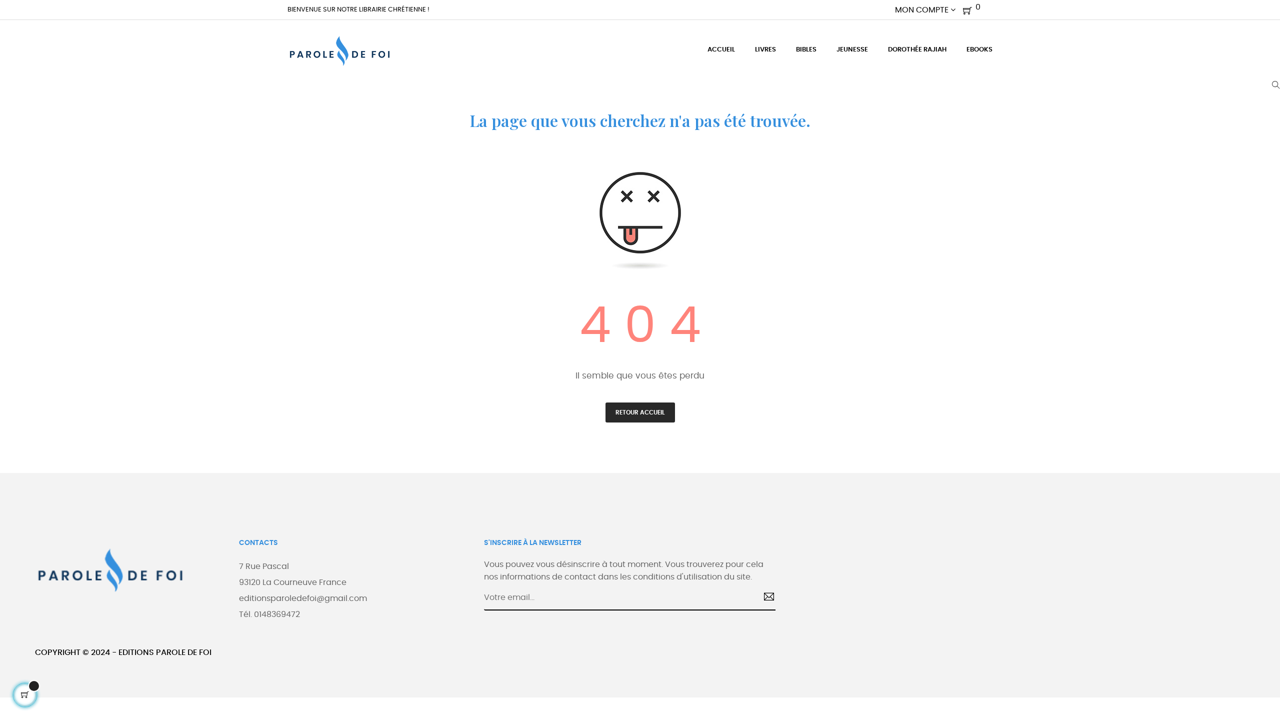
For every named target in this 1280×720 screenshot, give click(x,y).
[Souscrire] (765, 598)
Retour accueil (640, 413)
